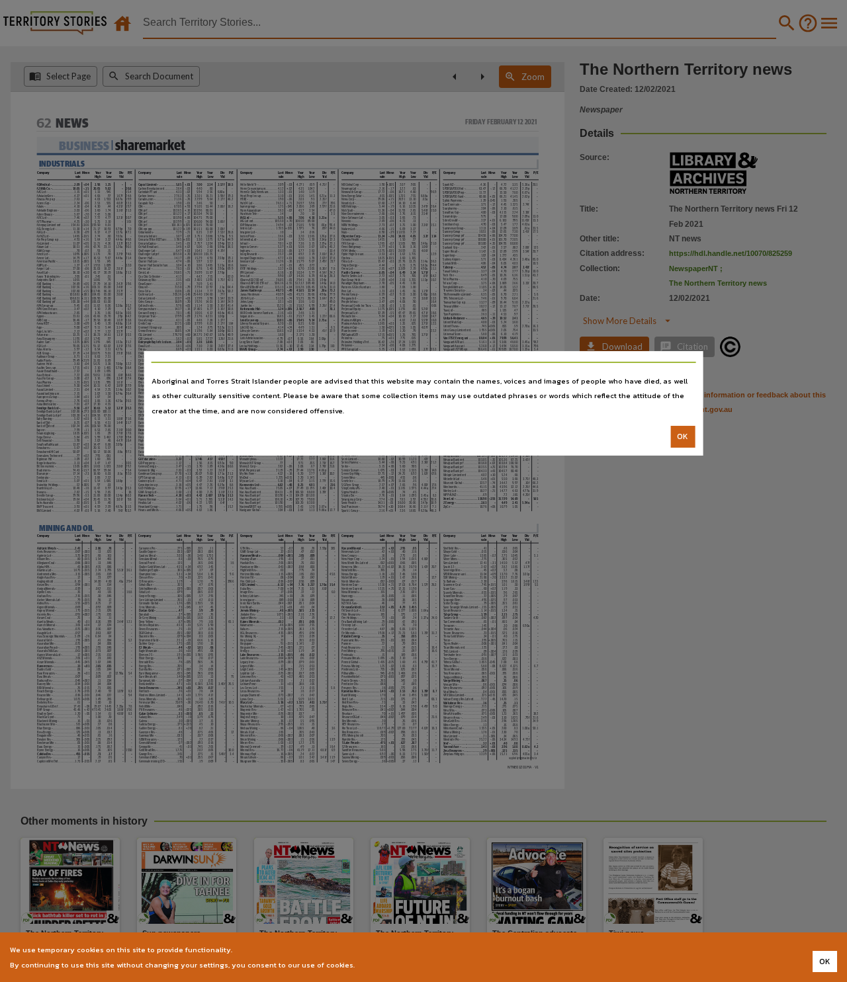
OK (682, 436)
